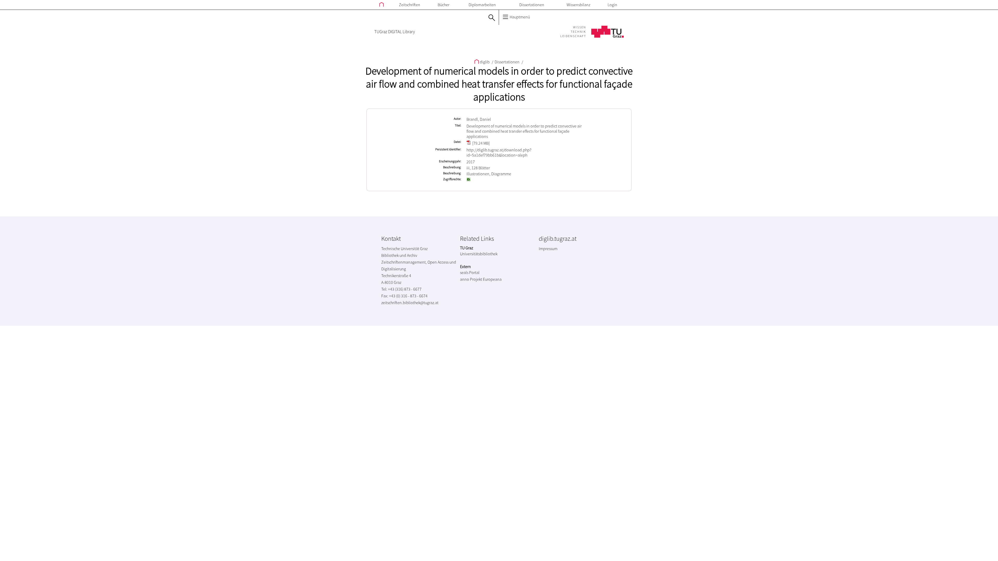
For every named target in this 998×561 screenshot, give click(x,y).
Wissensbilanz (578, 4)
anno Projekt (471, 279)
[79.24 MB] (480, 143)
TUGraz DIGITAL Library (394, 32)
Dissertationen (531, 4)
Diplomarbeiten (482, 4)
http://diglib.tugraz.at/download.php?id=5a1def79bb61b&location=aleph (499, 152)
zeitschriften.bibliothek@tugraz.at (409, 302)
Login (612, 4)
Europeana (492, 279)
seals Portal (470, 272)
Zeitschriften (409, 4)
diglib (484, 61)
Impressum (548, 248)
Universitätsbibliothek (478, 253)
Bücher (443, 4)
